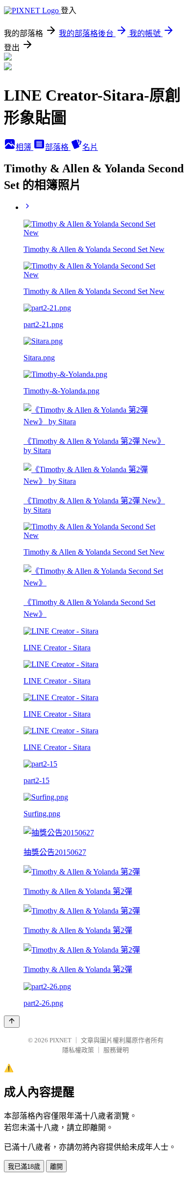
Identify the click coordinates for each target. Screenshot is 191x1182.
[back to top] (12, 1022)
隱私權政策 (78, 1050)
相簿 (24, 147)
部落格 (58, 147)
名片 (90, 147)
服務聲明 (116, 1050)
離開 (56, 1166)
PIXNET (60, 1040)
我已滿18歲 (24, 1166)
